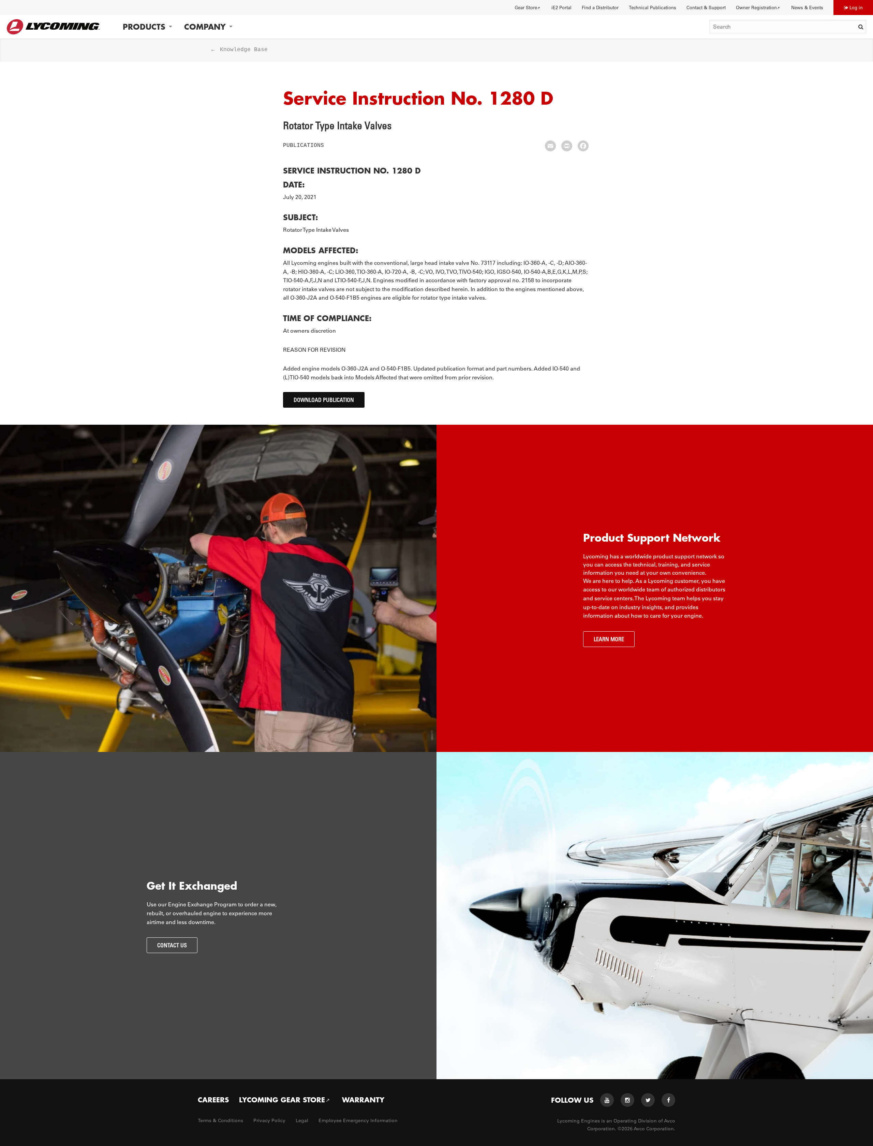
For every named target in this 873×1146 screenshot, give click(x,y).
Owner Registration (756, 7)
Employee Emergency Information (358, 1120)
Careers (213, 1099)
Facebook (668, 1100)
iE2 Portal (561, 7)
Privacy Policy (269, 1120)
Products (144, 27)
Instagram (627, 1100)
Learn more (609, 639)
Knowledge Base (244, 50)
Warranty (363, 1099)
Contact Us (172, 945)
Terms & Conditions (220, 1120)
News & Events (807, 7)
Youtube (607, 1100)
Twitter (648, 1100)
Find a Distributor (600, 7)
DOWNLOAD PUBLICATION (324, 399)
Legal (302, 1120)
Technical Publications (652, 7)
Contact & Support (706, 7)
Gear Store (526, 7)
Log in (856, 7)
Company (205, 27)
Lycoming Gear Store (282, 1099)
